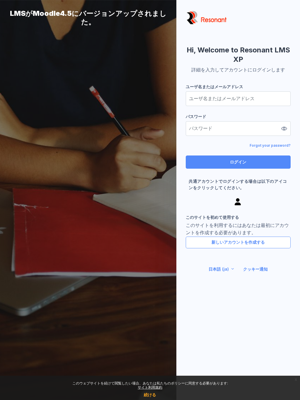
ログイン (238, 161)
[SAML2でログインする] (238, 201)
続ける (150, 394)
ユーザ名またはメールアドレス (214, 86)
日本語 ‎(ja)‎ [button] (219, 268)
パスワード (196, 116)
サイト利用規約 (150, 387)
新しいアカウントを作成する (238, 242)
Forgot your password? (270, 145)
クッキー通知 (255, 268)
